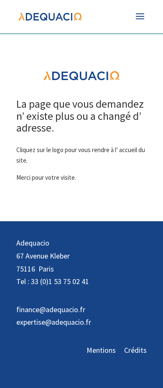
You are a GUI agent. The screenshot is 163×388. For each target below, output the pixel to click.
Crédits (135, 350)
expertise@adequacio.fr (53, 322)
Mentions (101, 350)
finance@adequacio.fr (50, 309)
